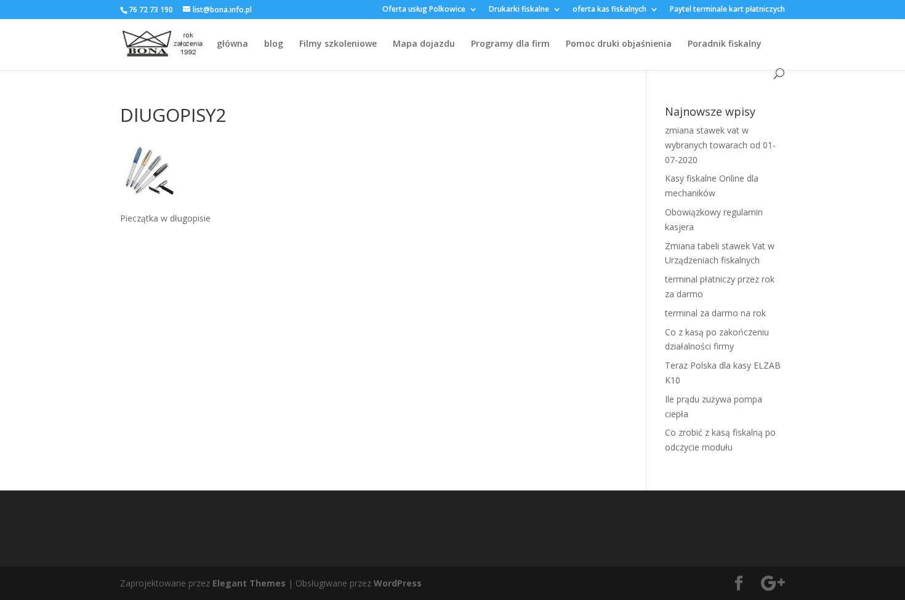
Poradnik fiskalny (725, 44)
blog (273, 44)
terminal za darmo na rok (715, 313)
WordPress (398, 583)
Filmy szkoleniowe (338, 44)
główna (232, 44)
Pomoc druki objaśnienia (619, 44)
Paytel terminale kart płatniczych (727, 10)
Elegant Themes (249, 583)
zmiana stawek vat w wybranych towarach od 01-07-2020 (720, 145)
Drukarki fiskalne (519, 10)
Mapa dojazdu (424, 44)
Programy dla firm (510, 44)
